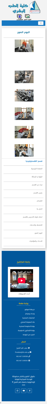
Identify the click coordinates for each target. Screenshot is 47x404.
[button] (30, 391)
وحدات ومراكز (30, 313)
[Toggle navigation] (40, 23)
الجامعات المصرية (28, 317)
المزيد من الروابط (29, 334)
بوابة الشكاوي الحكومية (26, 330)
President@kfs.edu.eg (22, 352)
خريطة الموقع (30, 309)
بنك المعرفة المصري (28, 322)
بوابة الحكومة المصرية (27, 326)
